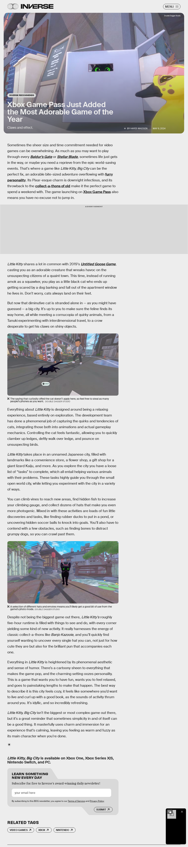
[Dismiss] (182, 812)
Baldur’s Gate (41, 156)
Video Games (19, 830)
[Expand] (170, 812)
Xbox (41, 830)
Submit (101, 809)
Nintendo (62, 830)
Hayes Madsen (138, 128)
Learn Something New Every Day (30, 775)
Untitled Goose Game (98, 264)
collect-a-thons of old (52, 186)
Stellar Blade (67, 156)
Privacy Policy (97, 801)
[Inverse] (37, 6)
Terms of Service (76, 801)
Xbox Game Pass (97, 192)
